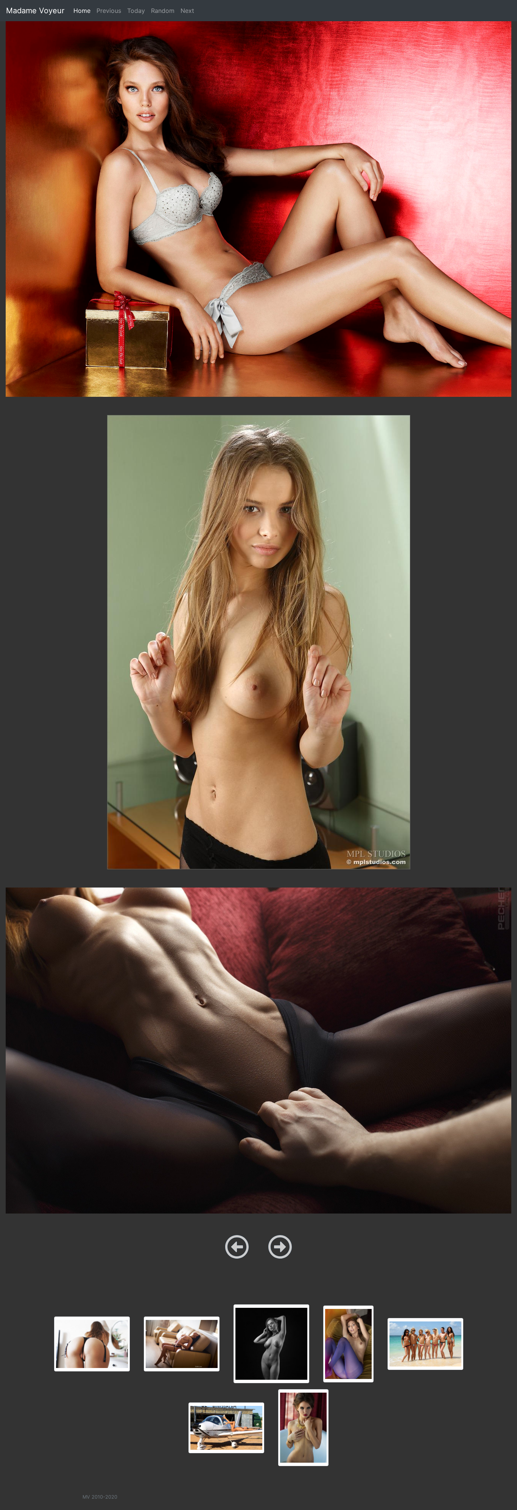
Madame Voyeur (35, 10)
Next (187, 10)
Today (136, 10)
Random (162, 10)
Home (83, 10)
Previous (109, 10)
